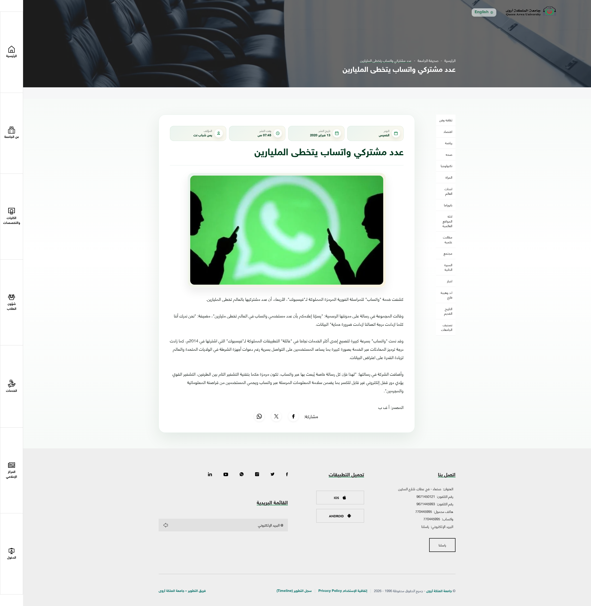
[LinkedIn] (210, 475)
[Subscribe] (165, 525)
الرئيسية (449, 60)
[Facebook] (293, 416)
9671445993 (425, 503)
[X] (276, 416)
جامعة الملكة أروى (439, 591)
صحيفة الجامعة (428, 60)
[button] (11, 133)
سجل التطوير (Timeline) (294, 591)
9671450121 (425, 496)
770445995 (423, 511)
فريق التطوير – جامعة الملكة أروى (182, 591)
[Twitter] (272, 475)
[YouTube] (225, 475)
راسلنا (425, 526)
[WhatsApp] (259, 416)
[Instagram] (257, 475)
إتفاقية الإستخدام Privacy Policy (342, 591)
